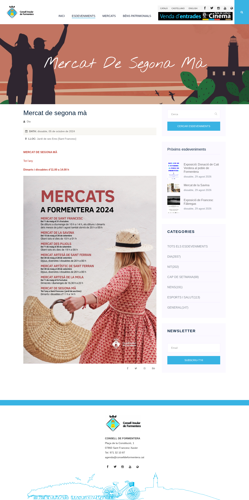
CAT (164, 8)
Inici (62, 15)
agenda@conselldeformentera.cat (124, 457)
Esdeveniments (83, 15)
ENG (193, 8)
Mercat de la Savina (196, 185)
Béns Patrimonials (137, 15)
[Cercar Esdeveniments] (216, 114)
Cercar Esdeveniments (193, 126)
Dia (28, 121)
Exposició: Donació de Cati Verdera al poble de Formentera (201, 168)
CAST (178, 8)
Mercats (109, 15)
